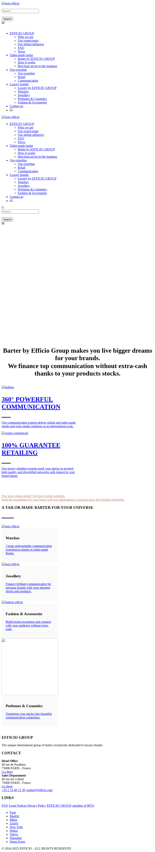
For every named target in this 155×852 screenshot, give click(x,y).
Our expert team (28, 40)
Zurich (14, 823)
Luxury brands (19, 84)
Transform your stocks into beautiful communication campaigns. (29, 715)
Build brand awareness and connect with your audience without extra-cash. (28, 625)
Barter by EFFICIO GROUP (36, 58)
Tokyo (14, 834)
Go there (7, 772)
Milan (13, 819)
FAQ (21, 48)
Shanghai (16, 838)
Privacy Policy (36, 805)
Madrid (14, 816)
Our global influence (31, 44)
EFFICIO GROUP (22, 33)
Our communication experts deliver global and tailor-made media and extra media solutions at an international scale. (39, 424)
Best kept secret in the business (37, 66)
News (21, 51)
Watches (23, 91)
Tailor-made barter (21, 55)
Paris (13, 812)
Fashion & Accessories (32, 102)
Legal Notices (18, 805)
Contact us (16, 106)
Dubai (14, 830)
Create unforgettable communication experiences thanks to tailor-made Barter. (29, 549)
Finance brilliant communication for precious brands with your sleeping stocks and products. (28, 587)
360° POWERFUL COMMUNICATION (31, 403)
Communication (28, 80)
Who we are (25, 37)
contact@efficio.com (39, 790)
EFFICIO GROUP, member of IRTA (70, 805)
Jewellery (24, 95)
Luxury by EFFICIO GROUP (37, 88)
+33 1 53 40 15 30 (13, 790)
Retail (21, 77)
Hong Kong (17, 841)
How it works (26, 62)
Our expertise (18, 69)
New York (16, 827)
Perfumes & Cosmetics (32, 99)
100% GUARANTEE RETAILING (31, 448)
